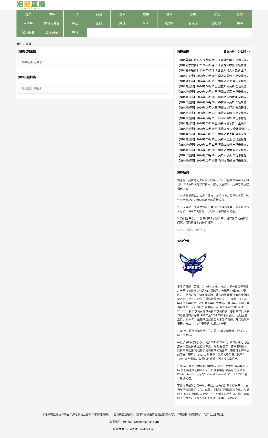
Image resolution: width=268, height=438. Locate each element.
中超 (75, 23)
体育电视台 (52, 23)
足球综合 (28, 32)
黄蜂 (28, 44)
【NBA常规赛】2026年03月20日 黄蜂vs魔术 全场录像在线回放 (216, 150)
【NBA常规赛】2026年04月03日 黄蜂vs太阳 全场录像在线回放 (216, 113)
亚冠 (99, 23)
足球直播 (118, 429)
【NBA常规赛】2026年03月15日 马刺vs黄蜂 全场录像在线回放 (216, 160)
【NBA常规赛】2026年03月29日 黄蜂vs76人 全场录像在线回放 (216, 128)
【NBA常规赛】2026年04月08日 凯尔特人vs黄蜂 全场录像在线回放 (218, 97)
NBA (52, 14)
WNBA (28, 23)
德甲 (169, 14)
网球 (122, 23)
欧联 (240, 14)
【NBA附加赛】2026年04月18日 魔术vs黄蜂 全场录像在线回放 (216, 76)
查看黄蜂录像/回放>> (237, 51)
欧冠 (216, 14)
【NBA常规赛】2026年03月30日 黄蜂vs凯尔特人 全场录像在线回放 (218, 123)
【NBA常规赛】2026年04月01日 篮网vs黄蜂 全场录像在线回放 (216, 118)
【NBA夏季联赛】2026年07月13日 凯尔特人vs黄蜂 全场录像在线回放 (220, 70)
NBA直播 (132, 429)
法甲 (193, 14)
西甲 (122, 14)
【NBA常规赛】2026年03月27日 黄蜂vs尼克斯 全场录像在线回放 (217, 134)
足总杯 (169, 23)
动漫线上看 (147, 429)
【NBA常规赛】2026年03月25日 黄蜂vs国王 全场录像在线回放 (216, 139)
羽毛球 (193, 23)
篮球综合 (52, 32)
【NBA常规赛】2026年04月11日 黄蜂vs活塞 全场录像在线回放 (216, 91)
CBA (75, 14)
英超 (99, 14)
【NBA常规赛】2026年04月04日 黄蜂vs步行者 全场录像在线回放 (217, 107)
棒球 (75, 32)
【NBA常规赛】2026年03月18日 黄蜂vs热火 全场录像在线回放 (216, 155)
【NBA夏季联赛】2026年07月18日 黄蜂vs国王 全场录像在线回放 (217, 60)
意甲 (146, 14)
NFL (146, 23)
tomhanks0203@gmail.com (141, 421)
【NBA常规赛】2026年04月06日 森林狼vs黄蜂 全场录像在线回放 (217, 102)
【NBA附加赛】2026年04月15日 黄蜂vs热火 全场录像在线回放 (216, 81)
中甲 (240, 23)
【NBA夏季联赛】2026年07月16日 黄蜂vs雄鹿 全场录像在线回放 (217, 65)
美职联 (216, 23)
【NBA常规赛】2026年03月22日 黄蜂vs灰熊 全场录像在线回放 (216, 144)
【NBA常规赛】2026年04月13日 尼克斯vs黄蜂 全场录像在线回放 (217, 86)
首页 (28, 14)
